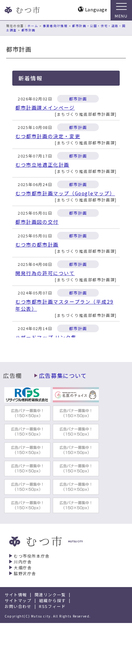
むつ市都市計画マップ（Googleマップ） (65, 193)
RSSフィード (52, 606)
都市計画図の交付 (37, 221)
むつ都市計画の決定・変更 (47, 136)
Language (96, 9)
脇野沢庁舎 (25, 573)
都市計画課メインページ (45, 107)
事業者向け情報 (55, 26)
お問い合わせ (18, 606)
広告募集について (63, 376)
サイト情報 (16, 595)
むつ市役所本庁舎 (32, 556)
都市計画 (28, 30)
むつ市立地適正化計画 (42, 164)
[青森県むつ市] (21, 10)
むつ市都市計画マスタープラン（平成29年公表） (64, 305)
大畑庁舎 (23, 567)
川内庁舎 (23, 562)
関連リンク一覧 (50, 595)
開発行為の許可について (45, 273)
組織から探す (52, 600)
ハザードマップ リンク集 (45, 337)
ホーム (33, 26)
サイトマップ (18, 600)
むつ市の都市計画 (37, 244)
